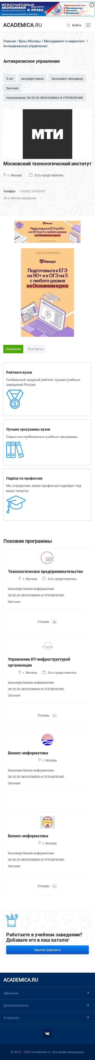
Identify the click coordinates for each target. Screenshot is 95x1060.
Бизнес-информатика (28, 753)
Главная (9, 41)
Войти (76, 25)
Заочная (12, 88)
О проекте (11, 1018)
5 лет (9, 78)
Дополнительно (16, 1005)
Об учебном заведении (19, 198)
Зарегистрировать (47, 950)
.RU (22, 25)
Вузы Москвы (30, 41)
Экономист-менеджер (67, 78)
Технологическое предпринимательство (45, 571)
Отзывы (46, 622)
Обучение (11, 993)
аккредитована (32, 78)
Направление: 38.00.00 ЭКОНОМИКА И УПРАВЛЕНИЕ (44, 98)
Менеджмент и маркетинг (64, 41)
